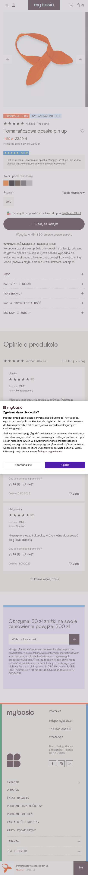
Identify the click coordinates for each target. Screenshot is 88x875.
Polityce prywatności (50, 451)
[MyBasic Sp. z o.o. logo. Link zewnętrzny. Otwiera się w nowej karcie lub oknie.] (12, 407)
